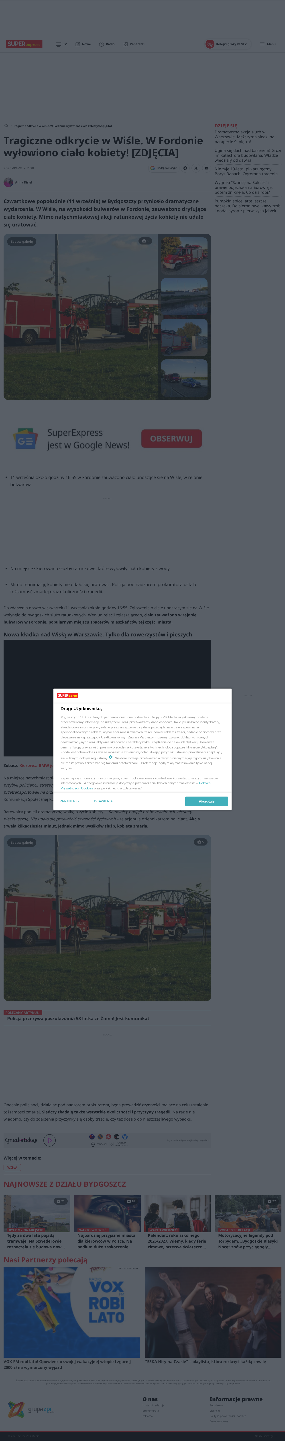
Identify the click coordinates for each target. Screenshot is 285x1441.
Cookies (87, 788)
